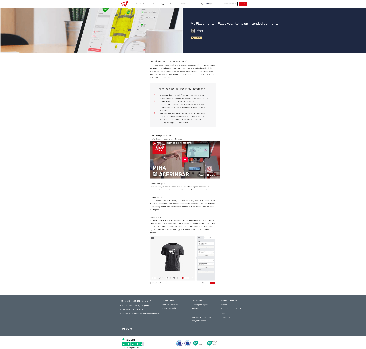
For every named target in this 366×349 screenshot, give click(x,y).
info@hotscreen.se (199, 321)
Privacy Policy (226, 317)
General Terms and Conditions (232, 309)
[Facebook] (120, 329)
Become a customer (230, 4)
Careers (224, 305)
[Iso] (179, 343)
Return (223, 313)
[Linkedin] (127, 329)
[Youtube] (131, 329)
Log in (243, 4)
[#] (187, 343)
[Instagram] (123, 329)
